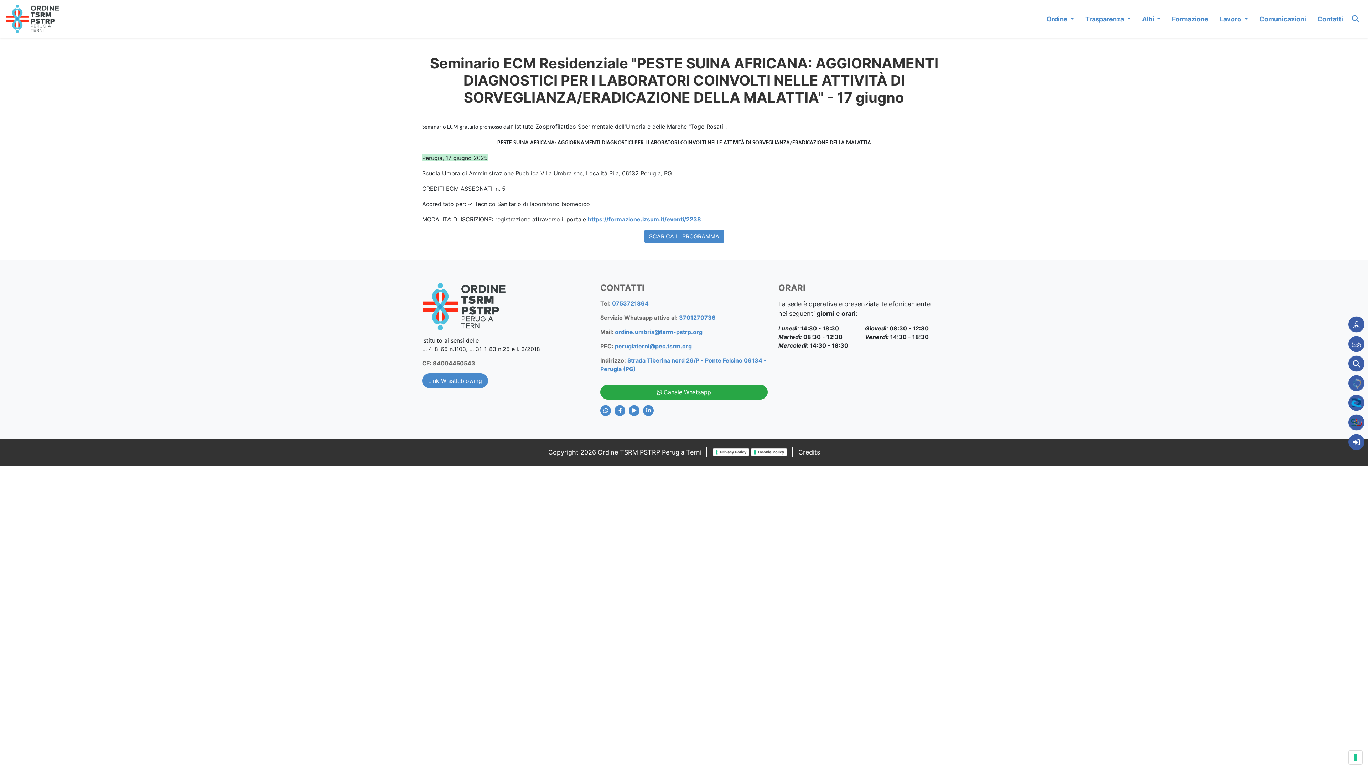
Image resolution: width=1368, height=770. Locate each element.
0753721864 (630, 303)
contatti (1330, 19)
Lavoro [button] (1231, 19)
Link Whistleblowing (455, 380)
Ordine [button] (1058, 19)
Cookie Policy (771, 452)
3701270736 (697, 317)
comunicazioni (1282, 19)
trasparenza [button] (1105, 19)
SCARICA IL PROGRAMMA (684, 236)
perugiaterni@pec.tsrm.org (653, 346)
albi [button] (1149, 19)
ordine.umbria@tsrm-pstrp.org (659, 331)
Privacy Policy (733, 452)
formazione (1190, 19)
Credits (809, 452)
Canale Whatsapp (686, 392)
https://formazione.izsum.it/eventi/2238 (644, 219)
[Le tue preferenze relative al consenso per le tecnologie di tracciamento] (1355, 757)
